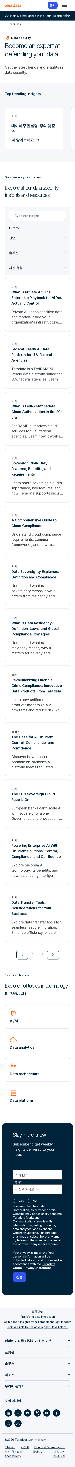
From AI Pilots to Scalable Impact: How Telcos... (37, 1327)
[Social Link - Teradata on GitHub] (18, 1413)
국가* (18, 1182)
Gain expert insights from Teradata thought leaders (37, 1321)
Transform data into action (37, 1316)
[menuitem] (22, 955)
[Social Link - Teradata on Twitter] (37, 1413)
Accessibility (13, 1456)
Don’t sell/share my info (49, 1447)
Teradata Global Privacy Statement (34, 1266)
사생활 (25, 1447)
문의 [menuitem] (52, 5)
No (35, 1201)
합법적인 (38, 1451)
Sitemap (10, 1447)
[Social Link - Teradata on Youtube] (46, 1413)
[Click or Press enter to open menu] (64, 5)
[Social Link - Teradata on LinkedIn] (8, 1413)
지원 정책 (59, 1456)
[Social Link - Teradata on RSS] (18, 1423)
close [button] (67, 15)
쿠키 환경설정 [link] (13, 1451)
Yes (21, 1201)
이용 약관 (59, 1451)
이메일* (21, 1175)
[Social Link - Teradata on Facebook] (56, 1413)
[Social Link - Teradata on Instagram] (8, 1423)
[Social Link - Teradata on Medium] (27, 1413)
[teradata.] (13, 5)
